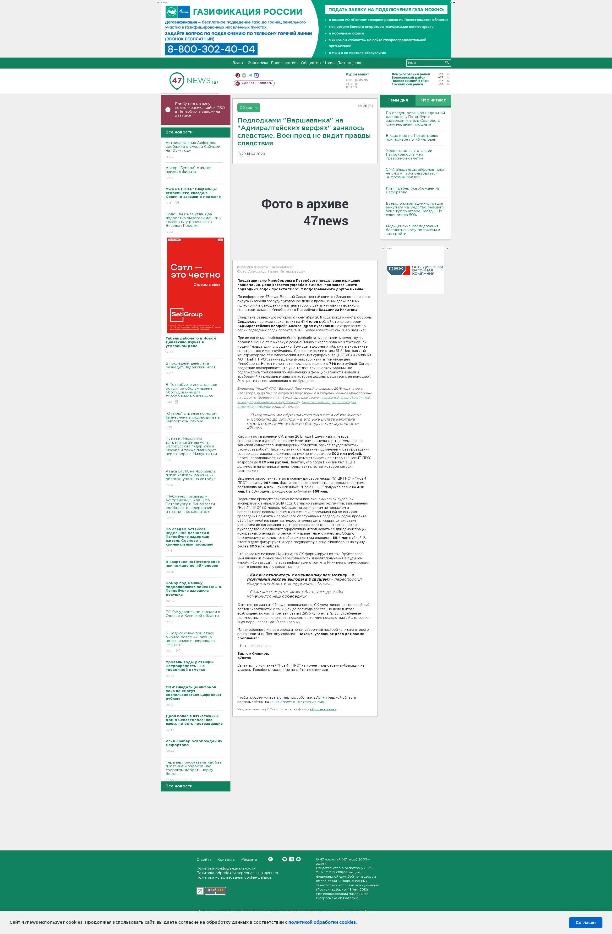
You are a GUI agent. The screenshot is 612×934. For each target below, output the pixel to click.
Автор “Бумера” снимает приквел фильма (189, 172)
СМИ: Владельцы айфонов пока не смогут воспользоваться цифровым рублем (415, 173)
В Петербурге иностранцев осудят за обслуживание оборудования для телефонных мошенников (191, 393)
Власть (239, 62)
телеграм (250, 75)
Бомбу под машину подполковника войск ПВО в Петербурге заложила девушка (200, 109)
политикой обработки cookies (322, 922)
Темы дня (398, 100)
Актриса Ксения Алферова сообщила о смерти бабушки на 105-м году (193, 149)
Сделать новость (257, 83)
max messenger (256, 75)
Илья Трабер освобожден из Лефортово (413, 190)
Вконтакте (284, 859)
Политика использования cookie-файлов (234, 877)
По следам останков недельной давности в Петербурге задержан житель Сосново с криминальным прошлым (415, 118)
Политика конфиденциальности (226, 868)
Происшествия (284, 62)
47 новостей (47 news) (338, 859)
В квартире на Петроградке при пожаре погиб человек (412, 137)
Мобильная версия (237, 75)
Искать (447, 62)
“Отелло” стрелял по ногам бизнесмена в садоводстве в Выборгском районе (193, 420)
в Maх (319, 702)
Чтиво (329, 62)
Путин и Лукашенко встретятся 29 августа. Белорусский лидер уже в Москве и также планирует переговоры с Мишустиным (191, 449)
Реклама (249, 859)
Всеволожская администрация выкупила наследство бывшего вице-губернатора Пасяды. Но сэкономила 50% (415, 209)
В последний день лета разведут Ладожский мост (191, 368)
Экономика (258, 62)
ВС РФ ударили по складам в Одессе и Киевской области (193, 616)
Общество (311, 62)
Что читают (433, 100)
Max (298, 859)
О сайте (204, 859)
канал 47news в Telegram (290, 702)
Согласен (586, 922)
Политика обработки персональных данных (237, 873)
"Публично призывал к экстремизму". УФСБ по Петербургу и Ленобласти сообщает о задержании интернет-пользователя (190, 507)
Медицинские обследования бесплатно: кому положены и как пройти (413, 230)
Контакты (226, 859)
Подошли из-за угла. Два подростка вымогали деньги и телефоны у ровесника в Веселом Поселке (194, 223)
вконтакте (244, 75)
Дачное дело (349, 62)
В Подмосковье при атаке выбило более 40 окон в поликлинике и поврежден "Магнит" (190, 642)
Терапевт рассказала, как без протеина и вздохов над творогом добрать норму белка (193, 771)
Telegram (291, 859)
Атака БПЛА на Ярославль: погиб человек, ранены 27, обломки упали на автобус (191, 478)
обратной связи (323, 709)
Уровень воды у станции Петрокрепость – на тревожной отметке (409, 154)
